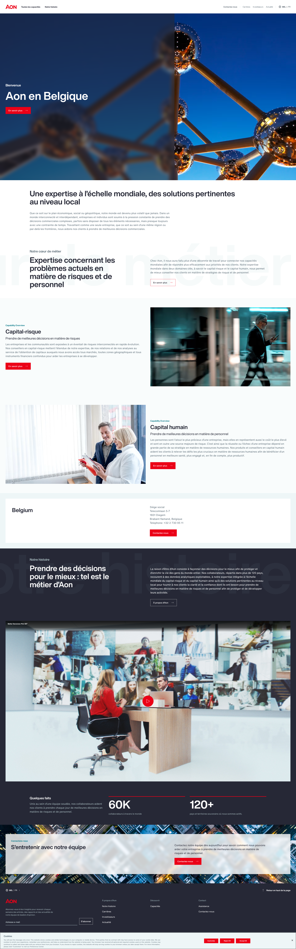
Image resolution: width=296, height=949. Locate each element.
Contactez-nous (230, 6)
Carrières (246, 6)
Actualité (269, 6)
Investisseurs (258, 6)
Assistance (204, 906)
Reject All (227, 941)
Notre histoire (51, 6)
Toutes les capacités (30, 6)
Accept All (243, 941)
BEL (286, 6)
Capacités (155, 906)
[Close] (292, 940)
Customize (211, 941)
